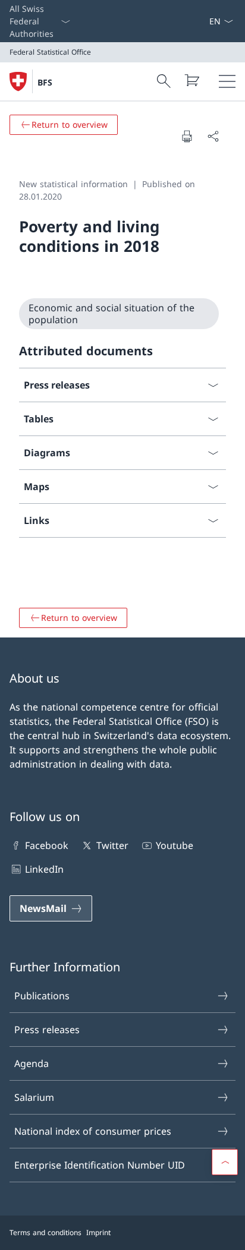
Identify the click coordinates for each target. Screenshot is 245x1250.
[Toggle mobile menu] (227, 81)
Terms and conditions (45, 1232)
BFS (44, 82)
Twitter (112, 845)
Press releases (47, 1029)
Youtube (174, 845)
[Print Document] (187, 136)
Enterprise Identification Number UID (99, 1165)
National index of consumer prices (92, 1131)
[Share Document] (213, 136)
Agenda (31, 1063)
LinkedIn (44, 869)
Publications (42, 995)
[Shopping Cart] (191, 80)
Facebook (46, 845)
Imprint (98, 1232)
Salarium (34, 1097)
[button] (225, 1162)
